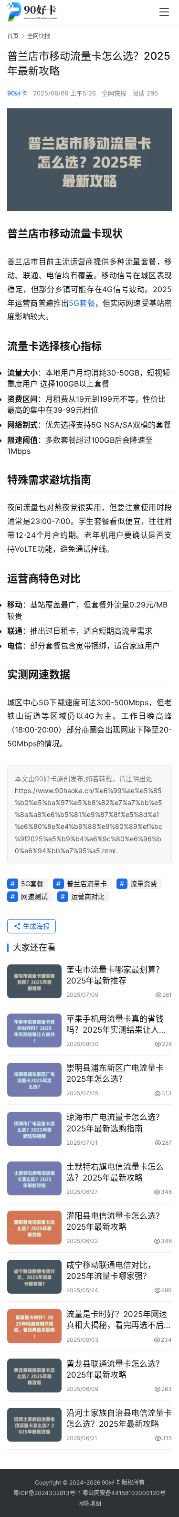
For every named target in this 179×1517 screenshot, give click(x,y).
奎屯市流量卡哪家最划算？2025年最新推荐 (115, 975)
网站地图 (89, 1503)
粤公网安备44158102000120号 (124, 1492)
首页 (13, 36)
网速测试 (34, 896)
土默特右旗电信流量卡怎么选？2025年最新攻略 (115, 1172)
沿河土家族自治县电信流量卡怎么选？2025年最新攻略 (119, 1418)
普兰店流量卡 (87, 883)
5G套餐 (82, 303)
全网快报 (114, 93)
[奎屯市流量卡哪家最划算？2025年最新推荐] (34, 981)
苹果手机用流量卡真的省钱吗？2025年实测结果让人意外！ (116, 1025)
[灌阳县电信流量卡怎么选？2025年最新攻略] (34, 1228)
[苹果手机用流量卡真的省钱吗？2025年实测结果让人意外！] (34, 1030)
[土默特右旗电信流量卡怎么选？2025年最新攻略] (34, 1178)
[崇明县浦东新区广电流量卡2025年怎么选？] (34, 1080)
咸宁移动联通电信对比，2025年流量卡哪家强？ (111, 1270)
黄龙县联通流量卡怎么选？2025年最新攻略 (115, 1369)
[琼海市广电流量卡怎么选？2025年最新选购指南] (34, 1129)
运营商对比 (88, 896)
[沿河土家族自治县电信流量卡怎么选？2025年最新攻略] (34, 1425)
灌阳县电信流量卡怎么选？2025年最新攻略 (115, 1221)
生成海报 (35, 926)
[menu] (164, 12)
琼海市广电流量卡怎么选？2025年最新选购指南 (115, 1122)
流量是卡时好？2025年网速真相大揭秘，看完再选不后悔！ (116, 1320)
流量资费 (143, 883)
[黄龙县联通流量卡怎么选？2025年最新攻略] (34, 1375)
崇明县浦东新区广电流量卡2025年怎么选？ (115, 1073)
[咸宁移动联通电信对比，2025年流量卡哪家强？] (34, 1277)
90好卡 (17, 93)
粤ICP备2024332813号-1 (48, 1492)
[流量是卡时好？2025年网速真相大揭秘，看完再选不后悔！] (34, 1326)
